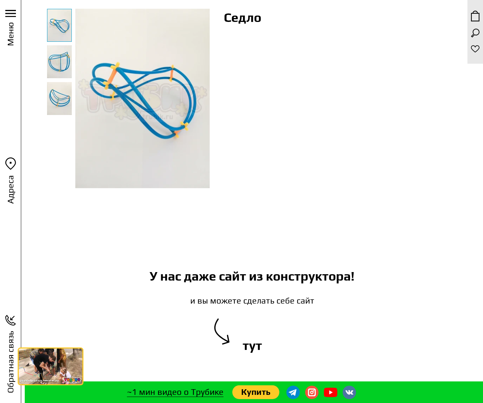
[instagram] (312, 392)
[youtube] (330, 392)
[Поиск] (475, 33)
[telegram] (293, 392)
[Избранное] (475, 49)
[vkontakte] (349, 392)
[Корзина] (475, 16)
